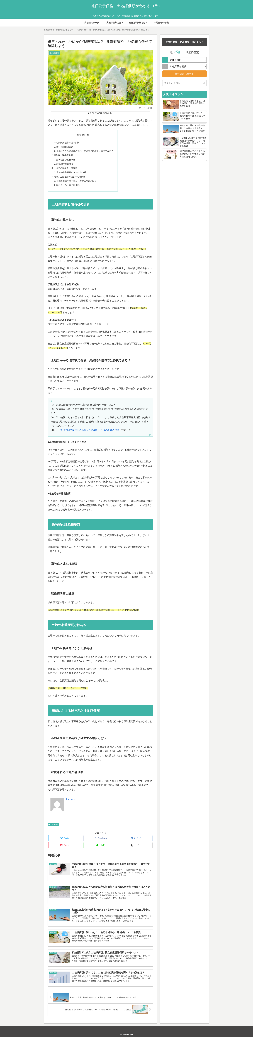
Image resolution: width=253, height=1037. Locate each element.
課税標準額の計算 (64, 164)
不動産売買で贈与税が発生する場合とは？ (76, 181)
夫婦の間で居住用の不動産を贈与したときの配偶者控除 (90, 430)
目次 (79, 135)
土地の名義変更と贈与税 (65, 168)
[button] (204, 82)
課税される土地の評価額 (68, 185)
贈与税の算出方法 (64, 147)
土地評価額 (54, 824)
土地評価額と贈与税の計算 (66, 142)
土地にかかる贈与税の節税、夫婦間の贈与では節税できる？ (84, 151)
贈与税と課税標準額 (65, 159)
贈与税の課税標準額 (63, 155)
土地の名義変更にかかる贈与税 (71, 172)
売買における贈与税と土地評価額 (69, 176)
